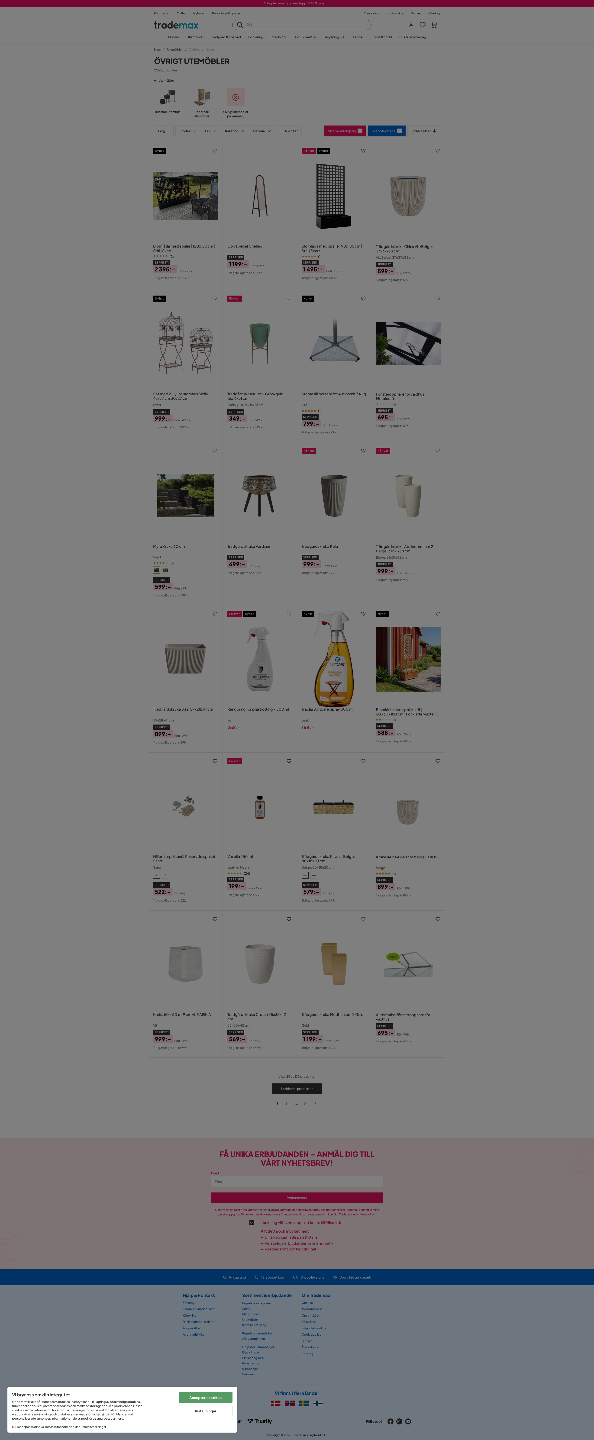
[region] (122, 1410)
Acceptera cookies (206, 1397)
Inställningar (206, 1411)
